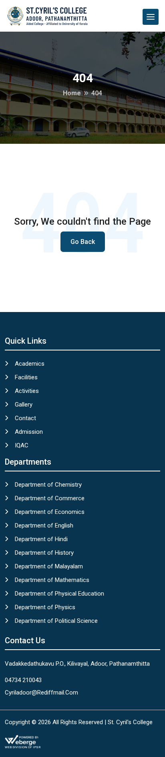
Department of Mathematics (52, 580)
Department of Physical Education (59, 593)
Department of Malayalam (49, 566)
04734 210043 (23, 680)
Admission (29, 431)
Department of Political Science (56, 620)
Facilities (26, 377)
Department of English (44, 525)
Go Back (82, 242)
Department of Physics (45, 607)
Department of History (44, 552)
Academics (29, 363)
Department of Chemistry (48, 484)
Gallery (23, 404)
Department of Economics (50, 511)
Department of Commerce (50, 498)
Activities (27, 391)
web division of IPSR (22, 747)
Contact (25, 418)
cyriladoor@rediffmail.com (41, 692)
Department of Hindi (41, 539)
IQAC (21, 445)
